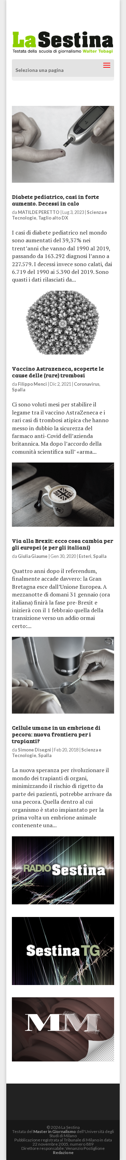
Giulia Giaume (33, 556)
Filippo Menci (32, 384)
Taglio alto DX (53, 218)
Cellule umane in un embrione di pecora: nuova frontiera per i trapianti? (56, 734)
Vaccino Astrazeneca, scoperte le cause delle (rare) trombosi (58, 372)
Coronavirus (86, 384)
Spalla (18, 389)
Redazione (63, 1152)
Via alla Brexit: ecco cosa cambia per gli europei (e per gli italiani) (62, 544)
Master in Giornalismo (54, 1131)
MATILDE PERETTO (38, 212)
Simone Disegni (34, 750)
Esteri (85, 556)
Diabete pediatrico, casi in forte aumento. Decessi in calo (55, 200)
